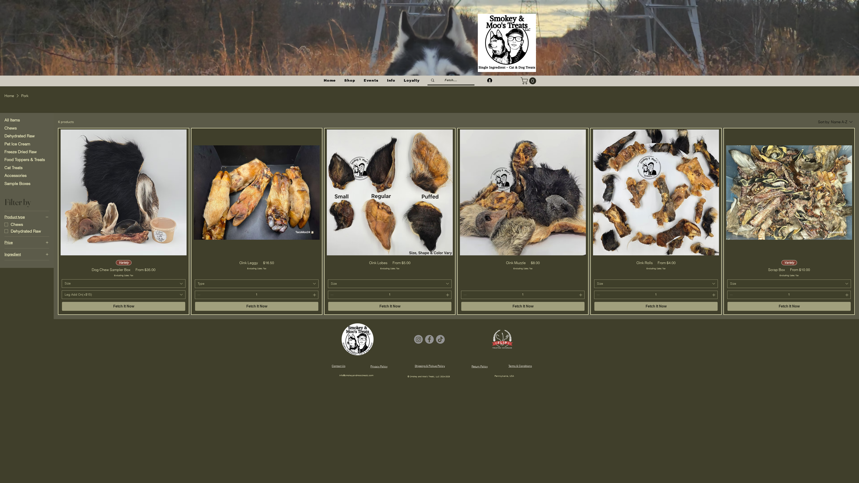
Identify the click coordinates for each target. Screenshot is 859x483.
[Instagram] (418, 339)
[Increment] (315, 295)
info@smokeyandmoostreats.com (356, 375)
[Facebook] (429, 339)
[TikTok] (440, 339)
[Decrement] (198, 295)
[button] (349, 80)
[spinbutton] (256, 295)
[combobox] (123, 283)
